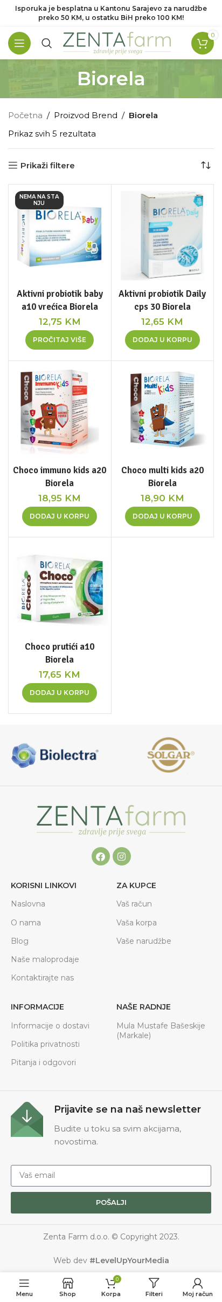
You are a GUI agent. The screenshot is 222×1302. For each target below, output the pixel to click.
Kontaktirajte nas (42, 978)
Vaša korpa (136, 923)
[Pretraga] (47, 43)
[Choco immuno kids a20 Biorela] (59, 412)
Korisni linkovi (44, 885)
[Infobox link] (111, 1125)
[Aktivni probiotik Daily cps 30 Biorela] (162, 235)
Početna (25, 115)
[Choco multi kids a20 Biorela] (162, 412)
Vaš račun (134, 904)
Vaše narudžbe (143, 941)
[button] (162, 340)
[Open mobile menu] (19, 43)
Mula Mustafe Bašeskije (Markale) (160, 1030)
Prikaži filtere (47, 165)
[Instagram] (122, 856)
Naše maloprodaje (45, 959)
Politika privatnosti (45, 1044)
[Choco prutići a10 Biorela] (59, 588)
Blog (20, 941)
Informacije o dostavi (50, 1026)
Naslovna (28, 904)
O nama (26, 923)
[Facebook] (101, 856)
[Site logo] (117, 42)
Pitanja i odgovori (43, 1062)
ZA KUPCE (136, 885)
